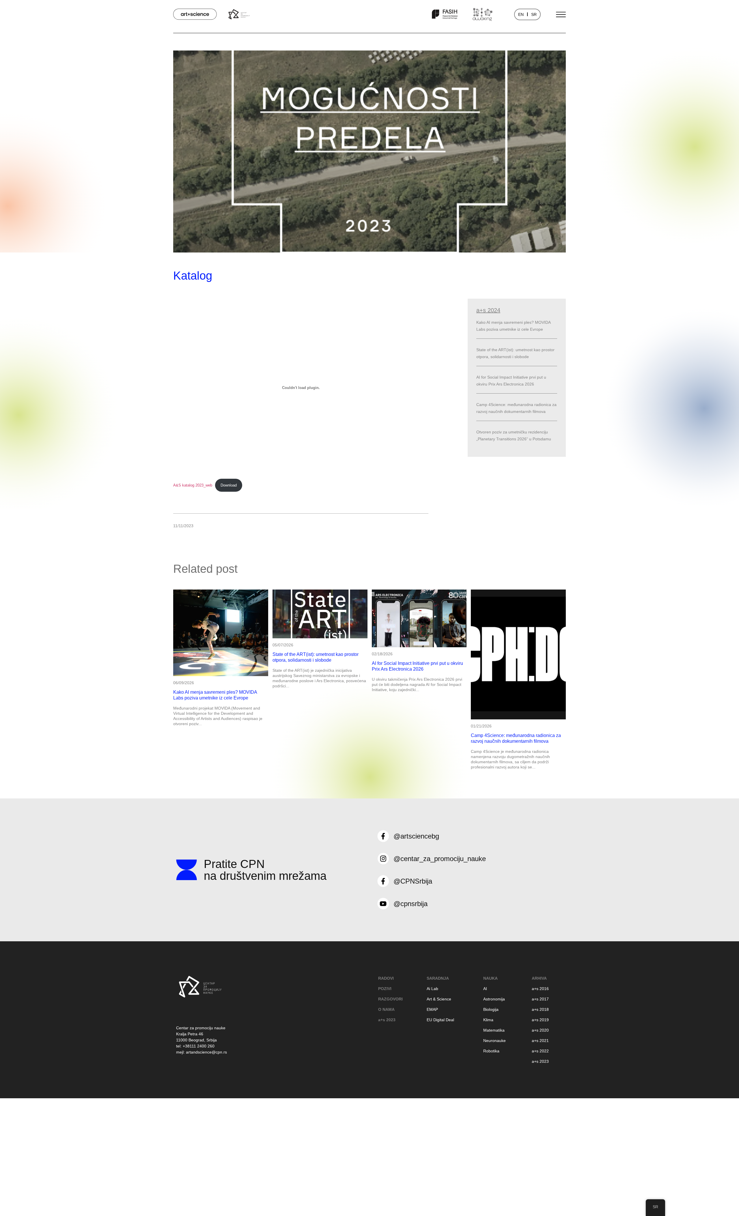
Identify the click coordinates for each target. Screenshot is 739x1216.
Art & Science (439, 999)
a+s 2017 (540, 999)
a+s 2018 (540, 1009)
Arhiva (539, 978)
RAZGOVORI (390, 999)
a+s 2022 (540, 1051)
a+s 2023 (386, 1019)
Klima (488, 1019)
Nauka (490, 978)
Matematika (494, 1030)
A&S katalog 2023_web (192, 485)
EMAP (432, 1009)
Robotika (491, 1051)
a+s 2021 (540, 1040)
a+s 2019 (540, 1019)
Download (229, 485)
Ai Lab (432, 988)
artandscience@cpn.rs (206, 1052)
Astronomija (494, 999)
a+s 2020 (540, 1030)
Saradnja (438, 978)
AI (485, 988)
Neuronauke (494, 1040)
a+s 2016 (540, 988)
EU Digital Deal (440, 1019)
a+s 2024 (488, 310)
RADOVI (386, 978)
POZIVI (384, 988)
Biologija (491, 1009)
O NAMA (386, 1009)
